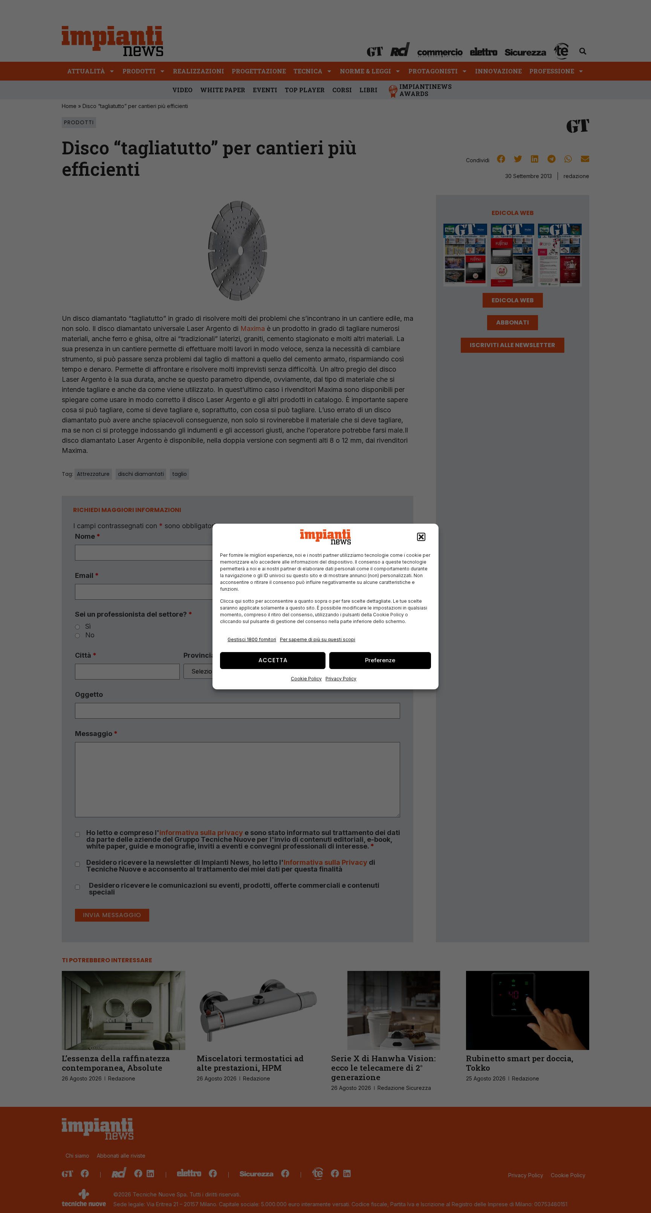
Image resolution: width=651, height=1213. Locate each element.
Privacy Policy (341, 678)
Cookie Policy (306, 678)
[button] (421, 537)
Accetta (272, 660)
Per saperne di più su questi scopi (317, 639)
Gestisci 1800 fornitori (252, 639)
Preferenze (380, 660)
